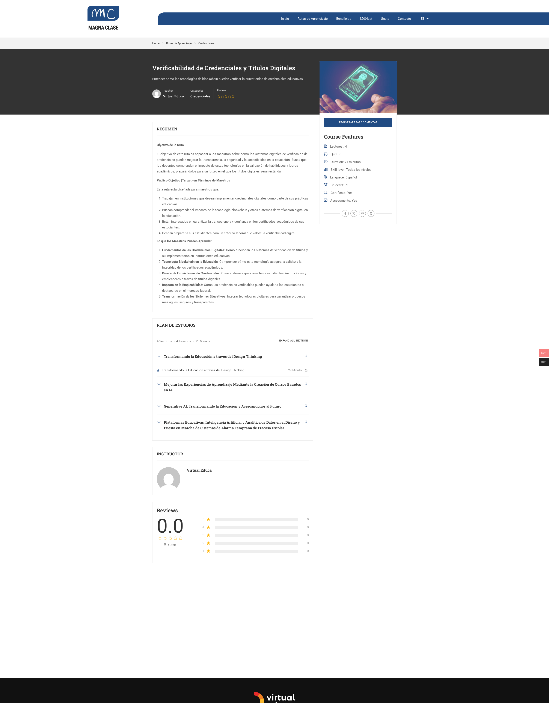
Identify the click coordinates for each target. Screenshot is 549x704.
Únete (385, 18)
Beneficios (343, 18)
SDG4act (366, 18)
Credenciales (206, 43)
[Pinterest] (362, 213)
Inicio (285, 18)
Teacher (168, 90)
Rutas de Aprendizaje (313, 18)
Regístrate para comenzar (358, 122)
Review (221, 90)
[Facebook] (345, 213)
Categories (197, 90)
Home (156, 43)
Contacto (404, 18)
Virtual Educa (199, 470)
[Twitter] (353, 213)
